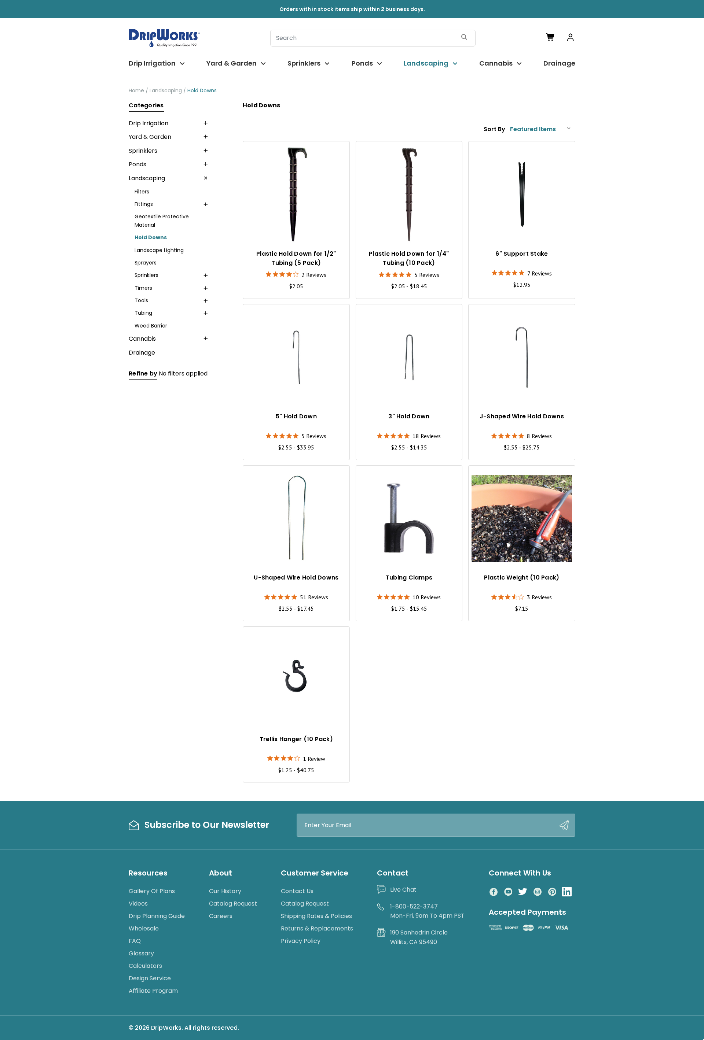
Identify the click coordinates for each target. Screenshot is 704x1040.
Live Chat (403, 889)
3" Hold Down (408, 416)
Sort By (494, 129)
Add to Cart (522, 551)
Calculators (145, 966)
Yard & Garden (231, 63)
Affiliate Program (153, 991)
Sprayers (146, 262)
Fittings (144, 204)
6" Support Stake (521, 253)
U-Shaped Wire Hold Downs (296, 577)
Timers (143, 288)
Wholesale (144, 928)
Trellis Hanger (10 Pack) (296, 739)
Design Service (150, 978)
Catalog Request (233, 903)
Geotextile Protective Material (162, 220)
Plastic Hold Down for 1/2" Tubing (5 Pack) (296, 258)
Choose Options (409, 227)
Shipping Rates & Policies (316, 916)
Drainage (559, 63)
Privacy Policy (300, 941)
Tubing (143, 313)
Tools (141, 300)
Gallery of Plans (152, 891)
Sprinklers (303, 63)
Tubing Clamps (409, 577)
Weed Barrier (151, 325)
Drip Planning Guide (157, 916)
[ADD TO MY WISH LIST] (337, 153)
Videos (138, 903)
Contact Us (297, 891)
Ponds (362, 63)
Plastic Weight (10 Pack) (521, 577)
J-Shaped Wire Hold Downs (522, 416)
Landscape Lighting (159, 250)
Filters (142, 191)
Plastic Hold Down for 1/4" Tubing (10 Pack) (409, 258)
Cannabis (496, 63)
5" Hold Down (296, 416)
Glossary (141, 953)
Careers (220, 916)
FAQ (135, 941)
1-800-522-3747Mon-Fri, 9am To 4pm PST (427, 911)
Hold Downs (151, 237)
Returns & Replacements (317, 928)
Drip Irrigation (152, 63)
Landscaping (426, 63)
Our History (225, 891)
